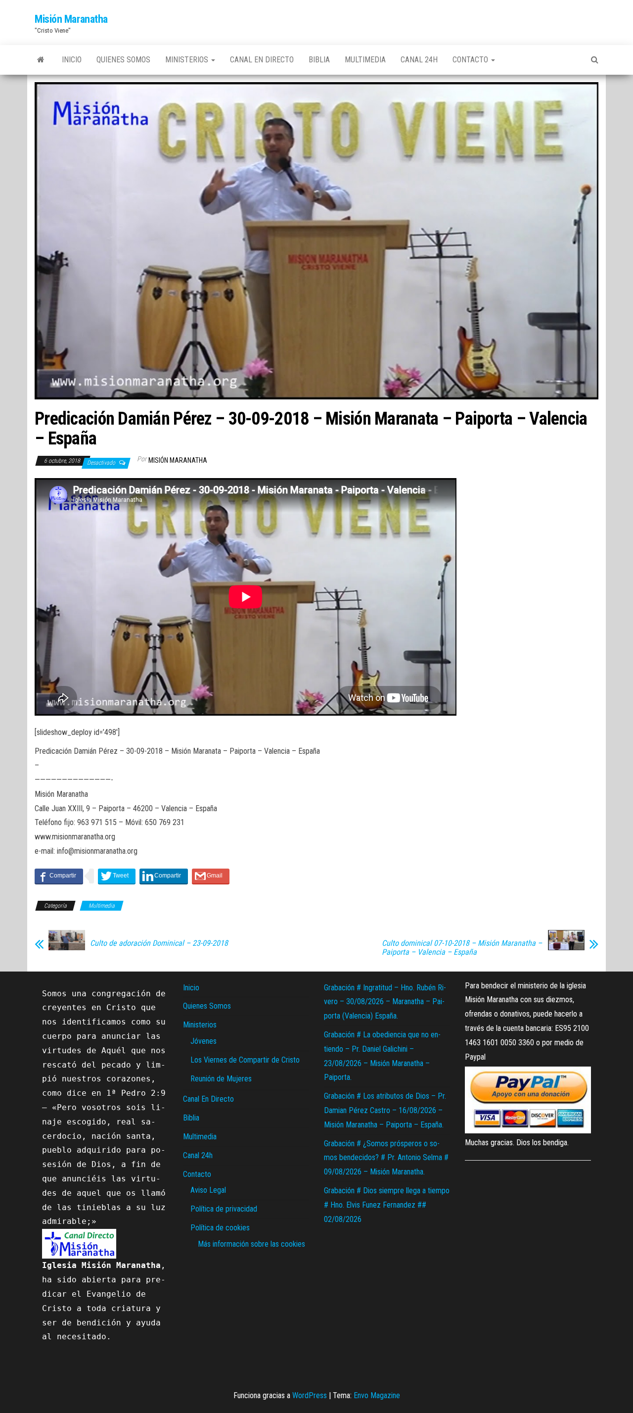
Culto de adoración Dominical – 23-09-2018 (159, 943)
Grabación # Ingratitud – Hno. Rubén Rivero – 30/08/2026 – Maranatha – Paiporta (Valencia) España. (385, 1002)
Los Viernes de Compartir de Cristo (245, 1060)
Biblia (319, 59)
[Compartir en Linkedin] (163, 876)
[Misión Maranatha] (40, 60)
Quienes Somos (123, 59)
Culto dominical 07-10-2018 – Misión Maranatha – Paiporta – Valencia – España (462, 948)
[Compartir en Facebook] (59, 876)
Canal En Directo (262, 59)
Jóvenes (203, 1041)
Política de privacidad (223, 1209)
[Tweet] (117, 876)
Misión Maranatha (71, 19)
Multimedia (365, 59)
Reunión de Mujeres (221, 1078)
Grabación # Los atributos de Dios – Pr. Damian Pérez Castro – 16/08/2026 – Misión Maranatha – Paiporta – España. (385, 1110)
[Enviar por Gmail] (210, 876)
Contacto (471, 59)
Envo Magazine (377, 1395)
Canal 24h (419, 59)
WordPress (309, 1395)
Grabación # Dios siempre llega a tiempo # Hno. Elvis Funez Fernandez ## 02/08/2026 (387, 1205)
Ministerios (187, 59)
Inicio (72, 59)
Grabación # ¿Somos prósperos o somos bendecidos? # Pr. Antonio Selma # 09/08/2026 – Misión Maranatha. (386, 1158)
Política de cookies (220, 1227)
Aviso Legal (208, 1190)
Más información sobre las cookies (251, 1244)
